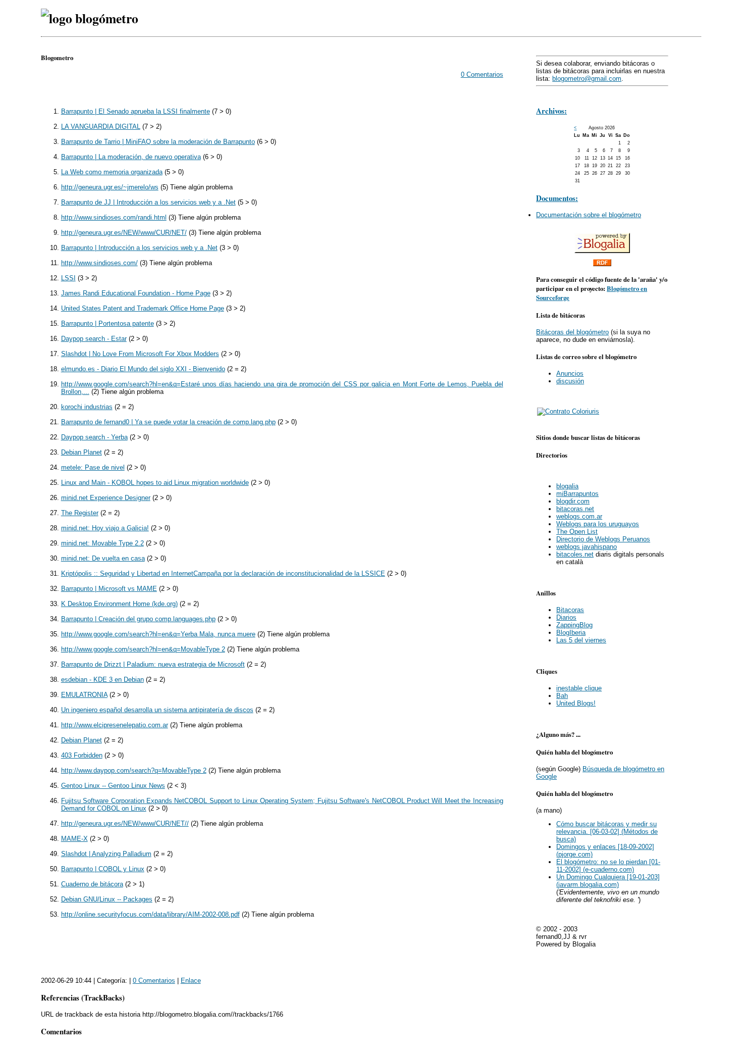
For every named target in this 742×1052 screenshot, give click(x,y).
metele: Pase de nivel (93, 467)
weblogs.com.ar (579, 516)
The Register (79, 513)
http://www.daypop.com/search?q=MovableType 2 (133, 770)
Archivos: (551, 110)
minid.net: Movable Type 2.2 (102, 543)
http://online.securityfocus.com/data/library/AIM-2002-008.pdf (150, 914)
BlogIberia (571, 632)
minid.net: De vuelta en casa (103, 558)
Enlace (191, 980)
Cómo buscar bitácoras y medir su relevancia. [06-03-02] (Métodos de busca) (607, 831)
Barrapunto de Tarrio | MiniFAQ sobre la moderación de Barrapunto (158, 141)
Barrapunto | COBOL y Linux (102, 869)
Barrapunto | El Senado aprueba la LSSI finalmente (135, 111)
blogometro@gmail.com (586, 78)
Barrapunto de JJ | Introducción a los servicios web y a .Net (148, 202)
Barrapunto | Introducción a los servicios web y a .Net (139, 248)
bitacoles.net (575, 554)
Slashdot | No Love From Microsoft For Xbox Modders (140, 354)
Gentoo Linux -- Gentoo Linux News (113, 785)
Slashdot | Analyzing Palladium (106, 854)
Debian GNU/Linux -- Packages (106, 899)
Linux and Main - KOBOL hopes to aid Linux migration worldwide (155, 482)
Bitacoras (570, 610)
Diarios (566, 617)
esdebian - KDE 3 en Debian (102, 679)
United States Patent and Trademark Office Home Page (142, 308)
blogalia (567, 486)
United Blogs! (576, 703)
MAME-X (74, 838)
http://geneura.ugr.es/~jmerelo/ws (109, 187)
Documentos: (557, 198)
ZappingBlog (574, 625)
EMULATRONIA (84, 694)
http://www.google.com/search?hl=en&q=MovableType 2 (143, 649)
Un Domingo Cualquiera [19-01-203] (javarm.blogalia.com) (608, 880)
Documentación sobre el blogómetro (588, 215)
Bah (562, 695)
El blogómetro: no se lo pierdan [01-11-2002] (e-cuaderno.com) (608, 865)
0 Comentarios (482, 74)
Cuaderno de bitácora (92, 884)
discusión (570, 381)
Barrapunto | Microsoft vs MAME (109, 588)
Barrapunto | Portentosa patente (107, 323)
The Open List (577, 531)
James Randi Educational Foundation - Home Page (135, 293)
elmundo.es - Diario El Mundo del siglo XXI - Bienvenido (143, 369)
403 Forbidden (81, 755)
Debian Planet (81, 452)
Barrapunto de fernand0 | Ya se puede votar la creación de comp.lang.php (168, 422)
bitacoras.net (575, 509)
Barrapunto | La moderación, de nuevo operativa (131, 157)
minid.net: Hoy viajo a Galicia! (105, 528)
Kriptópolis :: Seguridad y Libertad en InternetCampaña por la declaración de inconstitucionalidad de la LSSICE (223, 573)
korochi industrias (87, 407)
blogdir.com (573, 501)
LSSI (68, 278)
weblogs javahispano (586, 546)
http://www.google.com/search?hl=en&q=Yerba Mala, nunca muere (158, 634)
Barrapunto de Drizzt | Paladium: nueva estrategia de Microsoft (153, 664)
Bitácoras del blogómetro (572, 332)
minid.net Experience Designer (105, 498)
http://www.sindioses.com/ (99, 263)
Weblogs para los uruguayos (597, 524)
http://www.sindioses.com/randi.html (114, 217)
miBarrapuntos (577, 493)
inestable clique (579, 688)
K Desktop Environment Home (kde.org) (119, 604)
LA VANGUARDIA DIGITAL (100, 126)
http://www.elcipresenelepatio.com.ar (114, 725)
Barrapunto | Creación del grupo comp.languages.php (138, 619)
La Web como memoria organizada (112, 172)
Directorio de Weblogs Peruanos (603, 539)
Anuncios (570, 373)
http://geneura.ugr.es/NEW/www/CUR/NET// (125, 823)
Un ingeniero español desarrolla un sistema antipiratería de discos (157, 710)
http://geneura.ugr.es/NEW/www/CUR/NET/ (124, 232)
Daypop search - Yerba (94, 437)
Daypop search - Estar (94, 338)
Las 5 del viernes (581, 640)
